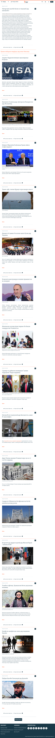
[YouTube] (45, 2)
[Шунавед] (48, 2)
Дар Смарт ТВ (16, 731)
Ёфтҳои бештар (18, 719)
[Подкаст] (46, 728)
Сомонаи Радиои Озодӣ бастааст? (7, 729)
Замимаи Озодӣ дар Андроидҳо (20, 727)
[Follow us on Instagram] (36, 728)
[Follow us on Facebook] (31, 728)
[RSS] (44, 728)
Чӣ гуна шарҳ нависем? (5, 731)
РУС (42, 1)
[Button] (7, 47)
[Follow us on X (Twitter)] (39, 728)
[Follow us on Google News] (29, 728)
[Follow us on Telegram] (41, 728)
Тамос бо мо (3, 733)
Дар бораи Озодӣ (4, 727)
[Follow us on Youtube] (34, 728)
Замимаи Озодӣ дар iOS (18, 729)
